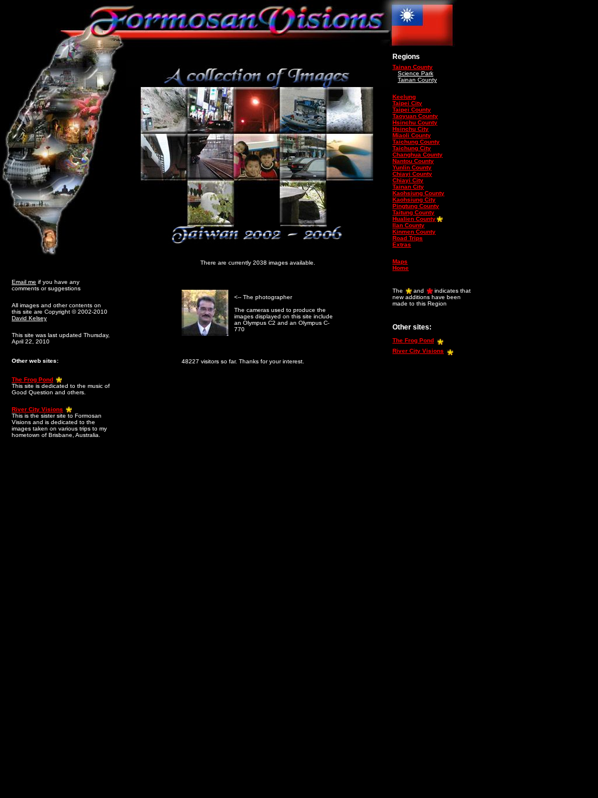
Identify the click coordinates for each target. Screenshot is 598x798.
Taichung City (411, 148)
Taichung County (416, 141)
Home (400, 268)
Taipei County (411, 109)
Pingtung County (415, 206)
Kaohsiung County (418, 193)
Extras (401, 244)
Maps (400, 261)
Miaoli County (411, 135)
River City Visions (37, 409)
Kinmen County (414, 231)
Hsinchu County (414, 122)
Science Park (415, 73)
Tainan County (412, 67)
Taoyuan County (415, 116)
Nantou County (413, 161)
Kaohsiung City (414, 199)
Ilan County (408, 225)
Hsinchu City (410, 129)
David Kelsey (29, 318)
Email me (24, 282)
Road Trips (407, 238)
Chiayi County (412, 174)
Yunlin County (412, 167)
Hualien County (414, 219)
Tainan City (408, 186)
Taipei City (407, 103)
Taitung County (413, 212)
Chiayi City (407, 180)
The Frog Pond (32, 379)
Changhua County (417, 154)
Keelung (404, 96)
